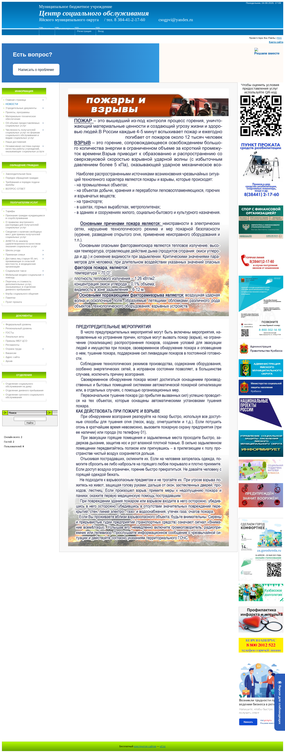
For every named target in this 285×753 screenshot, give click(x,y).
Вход (101, 31)
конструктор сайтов (145, 746)
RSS (279, 38)
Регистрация (84, 31)
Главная (45, 28)
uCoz (163, 746)
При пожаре (63, 28)
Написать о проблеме (36, 70)
